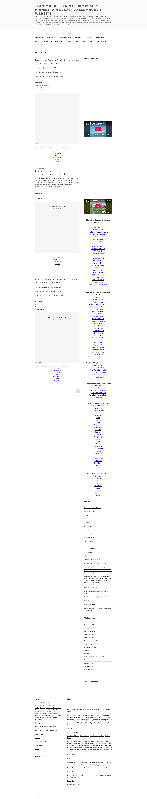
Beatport (57, 149)
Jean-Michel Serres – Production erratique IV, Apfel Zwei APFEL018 (61, 147)
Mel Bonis (98, 241)
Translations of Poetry (65, 37)
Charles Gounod (98, 258)
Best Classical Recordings (98, 284)
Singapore (98, 461)
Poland (98, 456)
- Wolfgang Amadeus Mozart (92, 559)
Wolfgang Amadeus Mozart (98, 232)
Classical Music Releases (69, 33)
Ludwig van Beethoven (98, 234)
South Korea (98, 463)
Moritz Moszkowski (98, 249)
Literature (37, 738)
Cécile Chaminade (98, 256)
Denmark (98, 432)
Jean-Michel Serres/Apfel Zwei (41, 147)
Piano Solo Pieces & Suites (98, 375)
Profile (83, 41)
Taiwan (98, 468)
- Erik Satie (87, 515)
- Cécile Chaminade (89, 544)
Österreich (98, 453)
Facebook (70, 784)
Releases (86, 653)
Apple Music (46, 41)
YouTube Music (100, 37)
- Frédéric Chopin (88, 533)
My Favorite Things (89, 604)
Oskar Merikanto (98, 246)
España (98, 420)
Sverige (98, 465)
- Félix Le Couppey (89, 556)
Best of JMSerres (98, 367)
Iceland (98, 439)
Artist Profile (70, 706)
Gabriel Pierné (98, 270)
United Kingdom (98, 410)
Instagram (77, 784)
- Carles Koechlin (88, 519)
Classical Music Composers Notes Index (45, 726)
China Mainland (98, 427)
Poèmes (86, 600)
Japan (98, 444)
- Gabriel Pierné (88, 541)
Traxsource (57, 153)
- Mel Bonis (87, 522)
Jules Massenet (98, 260)
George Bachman (98, 280)
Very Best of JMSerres (73, 709)
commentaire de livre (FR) (91, 631)
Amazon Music (59, 41)
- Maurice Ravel (88, 530)
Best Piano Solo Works (98, 370)
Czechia (98, 430)
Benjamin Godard (98, 277)
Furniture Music (98, 377)
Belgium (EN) (98, 425)
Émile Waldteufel (98, 265)
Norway (98, 451)
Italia (98, 418)
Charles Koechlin (98, 239)
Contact (90, 41)
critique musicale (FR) (90, 634)
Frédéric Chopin (98, 237)
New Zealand (98, 449)
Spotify (37, 41)
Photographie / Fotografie (91, 647)
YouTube (88, 37)
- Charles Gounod (89, 537)
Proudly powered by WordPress (43, 795)
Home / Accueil (39, 745)
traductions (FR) (88, 663)
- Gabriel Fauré (88, 526)
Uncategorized (88, 669)
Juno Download (57, 151)
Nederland (98, 446)
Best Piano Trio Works (98, 372)
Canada (98, 478)
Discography (84, 33)
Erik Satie (98, 225)
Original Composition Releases (50, 33)
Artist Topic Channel (72, 732)
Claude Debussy (98, 227)
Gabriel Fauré (98, 244)
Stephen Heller (98, 272)
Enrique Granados (98, 253)
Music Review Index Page (91, 587)
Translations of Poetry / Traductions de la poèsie (97, 597)
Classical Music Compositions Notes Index (46, 730)
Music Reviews (39, 37)
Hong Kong (98, 437)
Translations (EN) (89, 666)
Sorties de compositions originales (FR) (94, 656)
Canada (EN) (98, 408)
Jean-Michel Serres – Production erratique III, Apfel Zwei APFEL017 (61, 366)
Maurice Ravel (98, 229)
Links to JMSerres (101, 41)
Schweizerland (98, 458)
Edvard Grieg (98, 268)
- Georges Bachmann (90, 552)
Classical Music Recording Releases (94, 511)
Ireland (98, 441)
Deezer (70, 41)
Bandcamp (57, 161)
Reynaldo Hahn (98, 263)
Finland (98, 434)
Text (85, 660)
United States (98, 406)
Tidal (76, 41)
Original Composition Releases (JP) (93, 644)
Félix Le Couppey (98, 275)
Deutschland (98, 415)
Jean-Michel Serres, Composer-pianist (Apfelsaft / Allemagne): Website (68, 10)
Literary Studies (51, 37)
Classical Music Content (98, 33)
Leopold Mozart (98, 282)
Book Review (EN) (89, 625)
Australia (98, 422)
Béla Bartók (98, 251)
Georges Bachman (57, 715)
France (98, 413)
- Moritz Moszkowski (90, 548)
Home (36, 33)
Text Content (78, 37)
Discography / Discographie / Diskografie (95, 563)
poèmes (86, 650)
